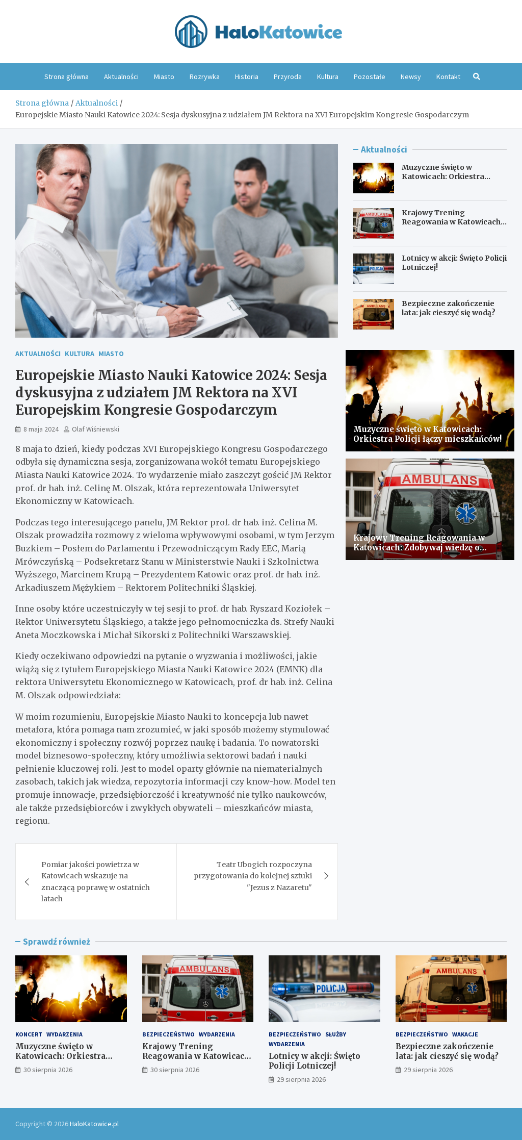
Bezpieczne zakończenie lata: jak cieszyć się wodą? (448, 308)
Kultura (327, 76)
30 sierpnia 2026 (47, 1069)
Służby (335, 1034)
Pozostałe (369, 76)
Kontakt (448, 76)
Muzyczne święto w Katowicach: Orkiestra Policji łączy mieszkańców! (450, 176)
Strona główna (66, 76)
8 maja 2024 (41, 429)
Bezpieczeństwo (168, 1034)
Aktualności (121, 76)
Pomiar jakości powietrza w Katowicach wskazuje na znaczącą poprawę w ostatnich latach (95, 881)
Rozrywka (205, 76)
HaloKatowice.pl (94, 1123)
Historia (246, 76)
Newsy (411, 76)
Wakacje (465, 1034)
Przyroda (288, 76)
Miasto (164, 76)
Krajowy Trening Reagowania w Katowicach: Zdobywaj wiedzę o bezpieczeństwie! (452, 226)
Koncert (28, 1034)
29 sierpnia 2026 (301, 1079)
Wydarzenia (64, 1034)
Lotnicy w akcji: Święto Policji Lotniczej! (314, 1061)
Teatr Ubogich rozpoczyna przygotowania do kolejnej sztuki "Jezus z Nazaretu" (253, 876)
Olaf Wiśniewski (95, 429)
